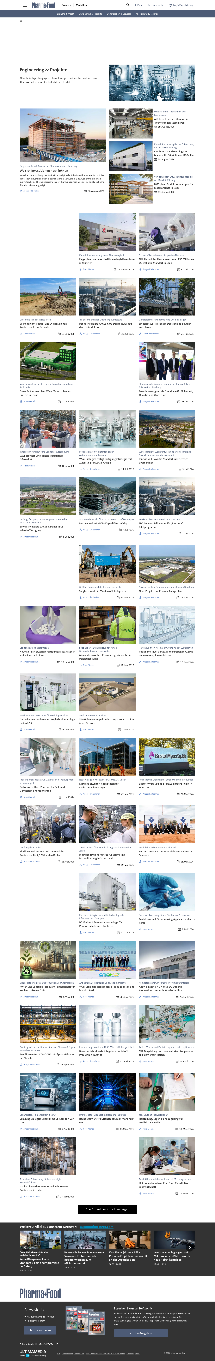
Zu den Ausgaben (141, 1333)
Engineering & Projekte (90, 13)
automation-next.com (96, 1227)
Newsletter (158, 5)
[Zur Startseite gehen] (43, 5)
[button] (25, 1247)
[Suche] (128, 5)
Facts (137, 1353)
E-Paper (139, 5)
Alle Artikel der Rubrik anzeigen (107, 1209)
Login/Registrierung (183, 5)
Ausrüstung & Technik (147, 13)
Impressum (79, 1353)
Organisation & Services (119, 13)
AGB (58, 1353)
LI (58, 1343)
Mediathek (81, 5)
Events (65, 5)
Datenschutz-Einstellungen (113, 1353)
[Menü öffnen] (25, 5)
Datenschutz (67, 1353)
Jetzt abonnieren (40, 1330)
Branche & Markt (65, 13)
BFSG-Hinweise (93, 1353)
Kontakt (130, 1353)
